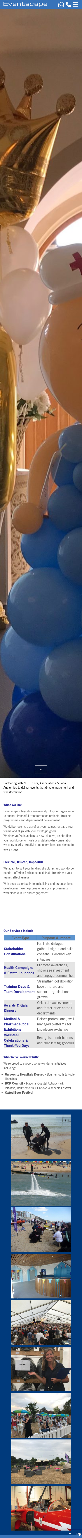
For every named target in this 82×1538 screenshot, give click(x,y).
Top (78, 1534)
